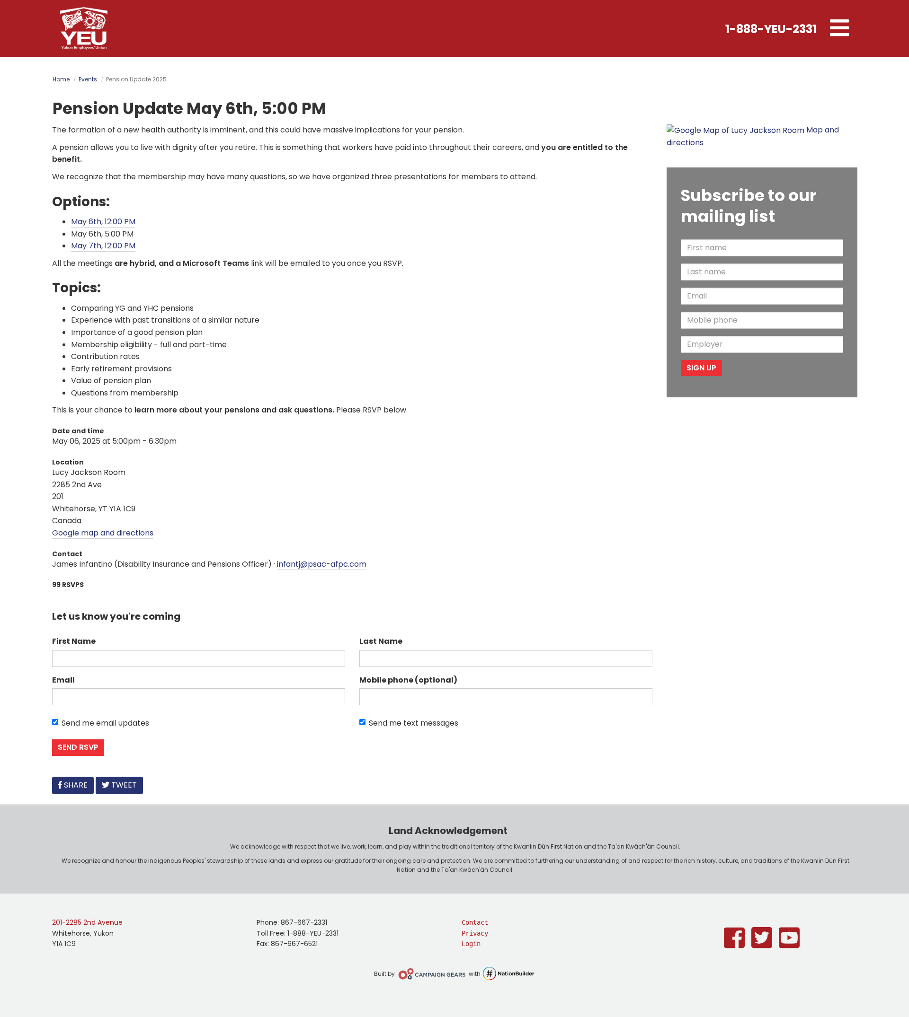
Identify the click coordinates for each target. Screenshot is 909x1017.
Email (63, 680)
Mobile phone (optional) (408, 680)
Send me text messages (413, 723)
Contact (475, 922)
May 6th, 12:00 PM (103, 221)
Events (88, 79)
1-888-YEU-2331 (771, 29)
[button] (839, 28)
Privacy (475, 933)
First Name (74, 641)
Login (471, 943)
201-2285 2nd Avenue (87, 922)
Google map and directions (102, 532)
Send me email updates (105, 723)
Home (61, 79)
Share (78, 784)
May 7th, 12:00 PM (103, 245)
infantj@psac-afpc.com (321, 564)
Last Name (380, 641)
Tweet (123, 785)
